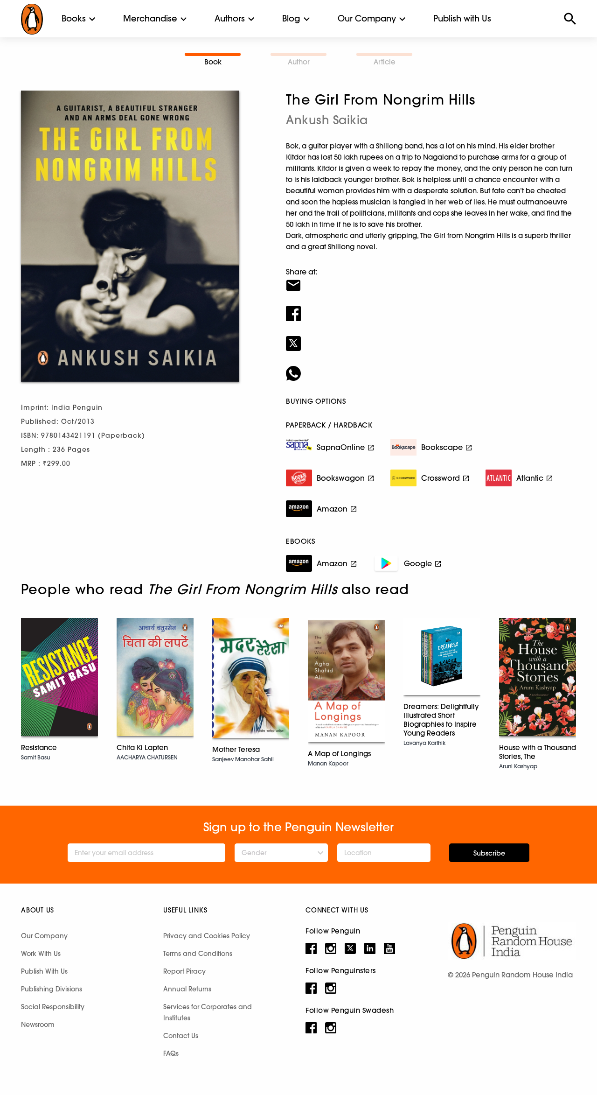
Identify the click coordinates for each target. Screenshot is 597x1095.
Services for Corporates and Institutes (207, 1012)
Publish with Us (462, 18)
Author (299, 61)
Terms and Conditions (197, 953)
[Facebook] (431, 307)
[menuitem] (73, 18)
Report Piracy (184, 971)
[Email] (431, 279)
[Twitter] (431, 337)
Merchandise (150, 18)
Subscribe (489, 853)
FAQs (171, 1053)
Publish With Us (44, 971)
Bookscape (442, 447)
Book (213, 61)
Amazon (332, 508)
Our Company (367, 18)
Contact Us (180, 1036)
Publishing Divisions (51, 989)
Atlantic (529, 478)
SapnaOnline (341, 447)
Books (74, 18)
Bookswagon (341, 478)
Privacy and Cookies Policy (206, 936)
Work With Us (41, 953)
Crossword (440, 478)
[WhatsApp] (431, 367)
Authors (230, 18)
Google (418, 563)
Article (385, 61)
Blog (291, 18)
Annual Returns (187, 989)
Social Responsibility (52, 1007)
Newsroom (38, 1024)
